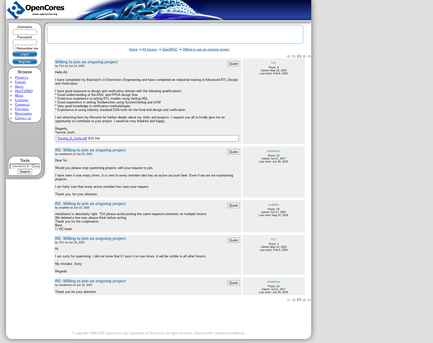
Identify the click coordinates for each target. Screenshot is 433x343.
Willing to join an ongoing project (206, 49)
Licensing (21, 100)
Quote (233, 64)
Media (19, 95)
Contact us (23, 118)
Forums (20, 82)
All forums (149, 49)
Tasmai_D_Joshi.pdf (72, 138)
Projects (21, 77)
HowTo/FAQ (24, 91)
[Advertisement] (25, 139)
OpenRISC (170, 49)
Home (133, 49)
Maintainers (23, 113)
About (19, 86)
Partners (22, 109)
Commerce (22, 104)
